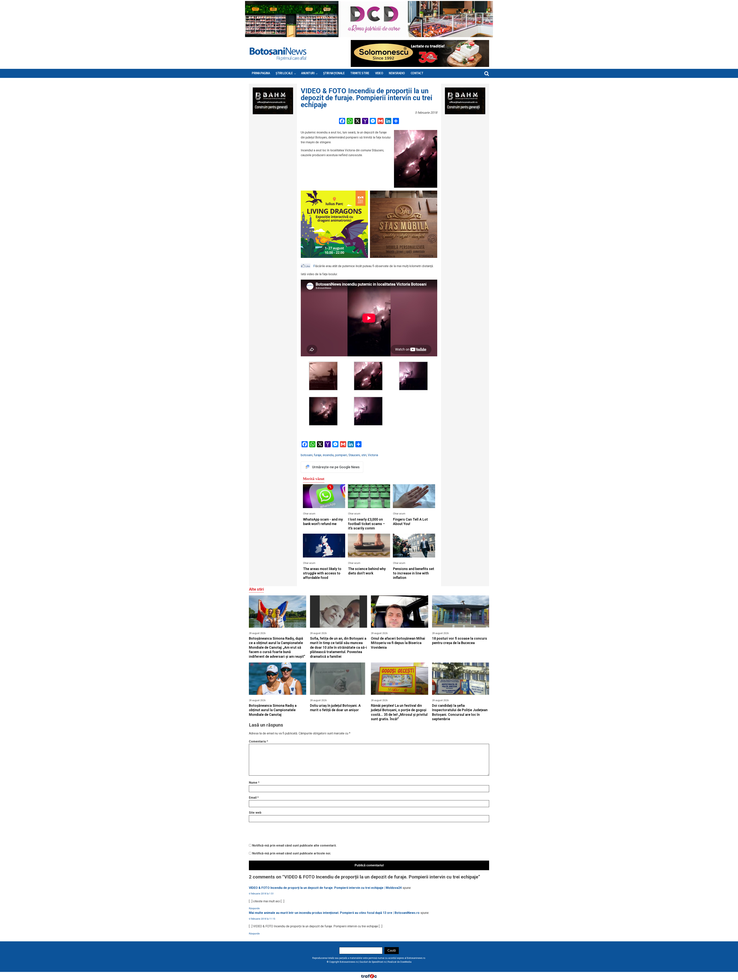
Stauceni (354, 455)
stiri (364, 455)
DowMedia (405, 962)
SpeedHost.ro (379, 962)
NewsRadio (397, 73)
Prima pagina (261, 73)
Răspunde (254, 908)
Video (379, 73)
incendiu (328, 455)
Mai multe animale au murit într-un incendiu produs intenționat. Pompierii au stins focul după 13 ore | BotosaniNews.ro (334, 913)
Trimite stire (359, 73)
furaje (317, 455)
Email (254, 797)
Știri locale (284, 73)
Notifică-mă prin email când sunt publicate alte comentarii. (294, 845)
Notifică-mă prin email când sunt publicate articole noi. (291, 853)
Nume (254, 782)
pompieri (341, 455)
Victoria (373, 455)
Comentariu (258, 741)
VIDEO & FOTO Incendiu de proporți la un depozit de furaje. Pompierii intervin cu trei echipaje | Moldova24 (325, 888)
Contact (417, 73)
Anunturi (307, 73)
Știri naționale (334, 73)
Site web (255, 812)
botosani (306, 455)
